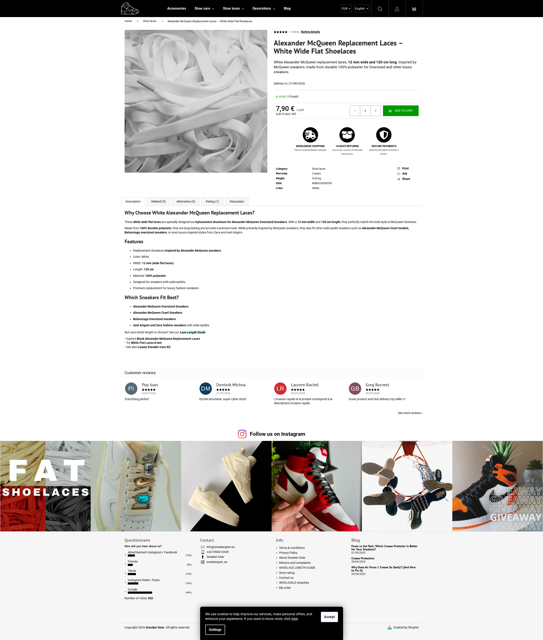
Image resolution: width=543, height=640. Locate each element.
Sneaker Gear (215, 556)
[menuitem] (176, 8)
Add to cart (404, 110)
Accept (329, 617)
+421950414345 (218, 552)
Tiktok (132, 571)
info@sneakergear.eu (221, 547)
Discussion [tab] (237, 201)
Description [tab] (133, 201)
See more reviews (409, 413)
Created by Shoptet (406, 627)
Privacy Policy (288, 552)
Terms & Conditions (292, 548)
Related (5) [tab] (158, 201)
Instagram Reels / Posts (144, 580)
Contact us (286, 577)
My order (285, 587)
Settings (215, 630)
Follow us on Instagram (277, 434)
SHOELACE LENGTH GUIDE (297, 567)
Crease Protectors (362, 558)
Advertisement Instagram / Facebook (152, 552)
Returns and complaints (295, 562)
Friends (133, 561)
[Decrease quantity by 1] (355, 111)
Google (132, 589)
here (294, 619)
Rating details (310, 32)
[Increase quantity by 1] (375, 111)
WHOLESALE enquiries (294, 582)
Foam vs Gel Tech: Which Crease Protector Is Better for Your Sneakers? (384, 548)
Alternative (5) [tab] (185, 201)
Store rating (287, 572)
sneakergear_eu (217, 562)
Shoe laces (319, 168)
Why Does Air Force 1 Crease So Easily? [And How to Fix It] (383, 569)
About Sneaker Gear (292, 557)
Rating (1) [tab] (212, 201)
